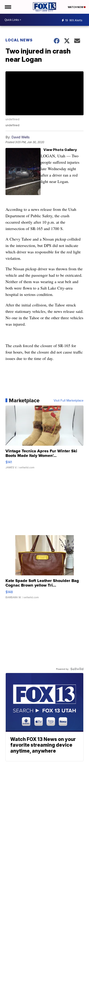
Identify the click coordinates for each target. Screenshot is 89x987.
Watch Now (76, 7)
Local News (19, 40)
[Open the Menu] (7, 7)
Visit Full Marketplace (69, 400)
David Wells (20, 137)
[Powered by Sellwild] (77, 669)
